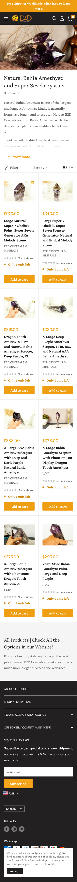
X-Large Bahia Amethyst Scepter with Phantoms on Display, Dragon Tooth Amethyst (57, 457)
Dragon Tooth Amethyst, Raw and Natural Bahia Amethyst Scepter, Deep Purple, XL (18, 346)
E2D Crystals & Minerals (15, 248)
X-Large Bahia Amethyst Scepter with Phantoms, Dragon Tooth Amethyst (18, 573)
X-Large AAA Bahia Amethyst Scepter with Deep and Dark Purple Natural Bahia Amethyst (19, 459)
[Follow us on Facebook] (6, 829)
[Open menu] (6, 18)
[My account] (62, 18)
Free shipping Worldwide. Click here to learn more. (38, 5)
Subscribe (18, 783)
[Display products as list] (71, 167)
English (11, 808)
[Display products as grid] (65, 167)
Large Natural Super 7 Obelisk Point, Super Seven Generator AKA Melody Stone (19, 230)
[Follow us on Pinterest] (21, 829)
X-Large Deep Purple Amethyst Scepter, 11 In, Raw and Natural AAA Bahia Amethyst (56, 346)
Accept (15, 871)
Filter (14, 167)
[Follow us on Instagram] (14, 829)
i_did (45, 473)
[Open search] (54, 18)
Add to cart (19, 279)
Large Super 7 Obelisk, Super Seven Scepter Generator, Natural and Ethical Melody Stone (57, 232)
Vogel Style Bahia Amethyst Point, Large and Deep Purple (56, 571)
